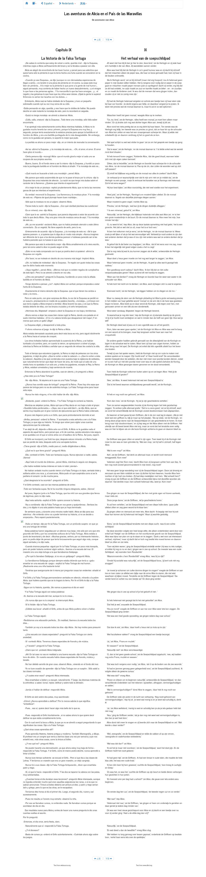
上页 (98, 39)
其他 (82, 3)
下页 (107, 39)
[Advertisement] (103, 27)
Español (48, 3)
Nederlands (67, 3)
